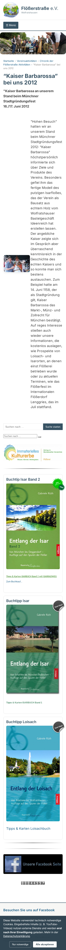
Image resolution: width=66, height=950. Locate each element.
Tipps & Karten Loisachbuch (28, 828)
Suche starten (52, 426)
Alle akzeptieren (45, 944)
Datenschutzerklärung (16, 936)
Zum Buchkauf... (14, 581)
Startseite (8, 60)
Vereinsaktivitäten (27, 60)
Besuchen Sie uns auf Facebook (29, 910)
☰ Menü (11, 25)
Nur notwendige (20, 944)
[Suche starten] (39, 437)
